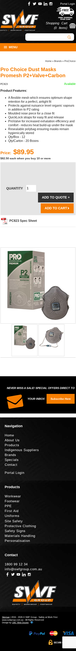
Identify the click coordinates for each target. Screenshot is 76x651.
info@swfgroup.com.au (23, 569)
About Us (12, 440)
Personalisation (17, 541)
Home (48, 61)
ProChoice (70, 61)
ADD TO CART (56, 208)
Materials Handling (20, 536)
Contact (11, 465)
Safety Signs (15, 531)
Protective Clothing (20, 526)
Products (12, 445)
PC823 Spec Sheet (23, 220)
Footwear (12, 501)
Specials (12, 460)
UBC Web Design (20, 622)
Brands (58, 61)
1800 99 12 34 (16, 564)
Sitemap (6, 617)
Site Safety (14, 521)
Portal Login (67, 3)
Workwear (13, 496)
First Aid (12, 511)
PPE (8, 506)
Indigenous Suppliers (22, 450)
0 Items (60, 28)
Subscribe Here (60, 398)
